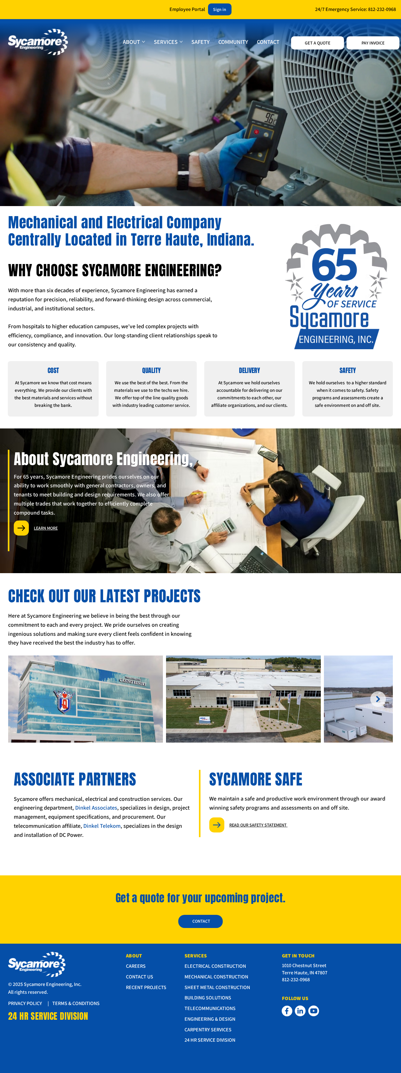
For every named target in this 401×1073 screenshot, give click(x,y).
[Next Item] (378, 699)
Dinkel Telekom (102, 825)
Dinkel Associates (96, 807)
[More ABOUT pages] (143, 41)
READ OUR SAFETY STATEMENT (258, 825)
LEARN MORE (46, 528)
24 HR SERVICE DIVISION (48, 1016)
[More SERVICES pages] (181, 41)
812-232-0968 (382, 9)
